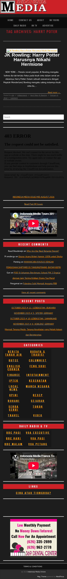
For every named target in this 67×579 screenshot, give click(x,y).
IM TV (34, 25)
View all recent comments (34, 292)
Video (37, 415)
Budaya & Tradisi (37, 353)
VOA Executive (38, 433)
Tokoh (38, 406)
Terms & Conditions (32, 566)
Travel (13, 415)
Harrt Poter (34, 95)
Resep (38, 395)
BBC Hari (13, 438)
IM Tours (54, 20)
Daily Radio (20, 25)
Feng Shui (38, 366)
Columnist (38, 360)
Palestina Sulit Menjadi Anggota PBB (40, 283)
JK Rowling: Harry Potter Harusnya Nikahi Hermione (32, 60)
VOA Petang (37, 444)
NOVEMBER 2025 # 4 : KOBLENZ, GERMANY (33, 324)
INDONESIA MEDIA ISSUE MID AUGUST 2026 (33, 196)
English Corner (13, 367)
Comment (14, 98)
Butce (14, 360)
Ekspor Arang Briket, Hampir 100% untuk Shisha (40, 256)
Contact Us (25, 20)
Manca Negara (38, 386)
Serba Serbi (14, 408)
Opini (13, 395)
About (40, 20)
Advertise (48, 25)
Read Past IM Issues (33, 204)
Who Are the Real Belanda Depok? (43, 251)
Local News (14, 388)
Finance (13, 375)
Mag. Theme (41, 576)
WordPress (60, 576)
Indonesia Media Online (37, 572)
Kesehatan (38, 380)
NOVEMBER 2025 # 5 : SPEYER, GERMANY (33, 313)
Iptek (13, 380)
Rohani (14, 401)
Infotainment (22, 95)
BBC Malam (14, 444)
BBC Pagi (13, 433)
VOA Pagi (38, 438)
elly (13, 95)
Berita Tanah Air (13, 353)
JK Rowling (43, 95)
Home (10, 20)
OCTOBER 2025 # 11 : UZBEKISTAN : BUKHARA (34, 307)
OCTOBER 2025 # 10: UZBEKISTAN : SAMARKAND (33, 318)
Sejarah (38, 401)
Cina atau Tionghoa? (33, 493)
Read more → (54, 92)
